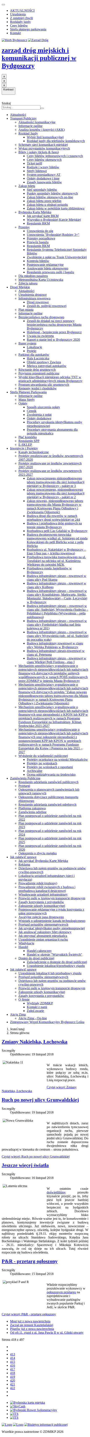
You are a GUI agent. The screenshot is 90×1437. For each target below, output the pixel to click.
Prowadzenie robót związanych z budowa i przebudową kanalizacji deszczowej (46, 889)
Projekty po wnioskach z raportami (50, 767)
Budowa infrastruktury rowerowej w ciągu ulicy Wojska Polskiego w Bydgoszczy (55, 645)
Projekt (31, 351)
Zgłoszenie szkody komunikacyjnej (41, 906)
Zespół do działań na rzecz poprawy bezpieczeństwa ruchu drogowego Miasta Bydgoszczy (54, 324)
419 (12, 1376)
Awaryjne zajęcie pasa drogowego (41, 917)
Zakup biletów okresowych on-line (50, 197)
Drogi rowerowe (38, 302)
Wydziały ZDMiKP (40, 1003)
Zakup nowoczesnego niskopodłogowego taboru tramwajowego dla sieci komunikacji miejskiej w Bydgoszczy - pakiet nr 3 (55, 482)
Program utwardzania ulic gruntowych (43, 384)
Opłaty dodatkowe (39, 418)
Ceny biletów (19, 25)
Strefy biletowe (37, 171)
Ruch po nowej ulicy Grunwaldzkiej (40, 1099)
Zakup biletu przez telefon (44, 201)
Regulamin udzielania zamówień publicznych (48, 782)
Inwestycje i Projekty (24, 448)
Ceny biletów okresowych (44, 159)
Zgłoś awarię (35, 1011)
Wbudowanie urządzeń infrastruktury (43, 894)
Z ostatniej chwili (21, 18)
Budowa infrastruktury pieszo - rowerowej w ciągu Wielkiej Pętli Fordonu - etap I (56, 660)
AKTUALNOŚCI (22, 10)
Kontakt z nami (37, 1007)
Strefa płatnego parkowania (28, 29)
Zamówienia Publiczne (25, 778)
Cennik (31, 411)
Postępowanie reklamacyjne (45, 264)
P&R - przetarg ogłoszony (30, 1261)
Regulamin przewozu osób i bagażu (50, 272)
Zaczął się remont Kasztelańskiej (31, 1325)
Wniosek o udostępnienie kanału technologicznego (51, 921)
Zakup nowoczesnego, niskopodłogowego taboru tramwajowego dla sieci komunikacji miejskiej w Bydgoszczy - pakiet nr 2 (55, 493)
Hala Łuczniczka (38, 358)
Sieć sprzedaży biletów (42, 189)
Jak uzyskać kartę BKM (43, 216)
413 (12, 1354)
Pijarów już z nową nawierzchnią (32, 1329)
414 (12, 1358)
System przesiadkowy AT (43, 174)
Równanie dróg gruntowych (37, 369)
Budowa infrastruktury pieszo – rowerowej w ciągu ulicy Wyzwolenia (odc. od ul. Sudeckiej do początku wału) (57, 635)
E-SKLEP (25, 444)
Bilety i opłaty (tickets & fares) (38, 152)
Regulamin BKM (38, 223)
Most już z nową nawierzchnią (30, 1321)
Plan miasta (25, 309)
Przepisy (24, 227)
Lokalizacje (34, 347)
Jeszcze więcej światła (25, 1165)
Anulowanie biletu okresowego (47, 268)
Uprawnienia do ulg (40, 231)
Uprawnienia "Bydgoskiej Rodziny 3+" (53, 234)
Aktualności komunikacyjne (36, 122)
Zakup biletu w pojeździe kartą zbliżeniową (55, 208)
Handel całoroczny (39, 951)
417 (12, 1369)
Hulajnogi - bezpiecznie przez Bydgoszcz (54, 332)
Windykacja (26, 943)
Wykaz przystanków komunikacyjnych (44, 148)
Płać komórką (27, 437)
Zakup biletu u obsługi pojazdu (47, 204)
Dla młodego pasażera (33, 276)
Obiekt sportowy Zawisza (44, 362)
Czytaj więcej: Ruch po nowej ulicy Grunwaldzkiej (35, 1156)
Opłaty (22, 403)
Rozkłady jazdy (20, 22)
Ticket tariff (34, 163)
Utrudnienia (18, 14)
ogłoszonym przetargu (61, 1292)
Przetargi (24, 786)
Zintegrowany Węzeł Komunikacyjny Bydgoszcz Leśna (47, 1022)
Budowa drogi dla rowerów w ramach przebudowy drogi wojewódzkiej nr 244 (53, 517)
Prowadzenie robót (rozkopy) (37, 883)
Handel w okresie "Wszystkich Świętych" (54, 954)
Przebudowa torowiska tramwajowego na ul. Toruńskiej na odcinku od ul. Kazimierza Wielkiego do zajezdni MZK (56, 560)
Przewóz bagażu (38, 242)
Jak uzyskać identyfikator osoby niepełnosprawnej (51, 928)
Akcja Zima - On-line (32, 1018)
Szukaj (6, 103)
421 (12, 1384)
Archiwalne (34, 771)
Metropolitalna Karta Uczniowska (40, 279)
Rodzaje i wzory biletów (43, 167)
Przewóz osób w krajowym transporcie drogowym (51, 898)
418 (12, 1373)
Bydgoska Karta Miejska (34, 212)
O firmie (24, 999)
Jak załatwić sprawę (23, 857)
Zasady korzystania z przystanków (41, 902)
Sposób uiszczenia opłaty (43, 407)
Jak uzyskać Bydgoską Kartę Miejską (43, 861)
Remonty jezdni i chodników (37, 388)
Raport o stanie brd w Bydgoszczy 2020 (53, 339)
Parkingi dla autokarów (33, 354)
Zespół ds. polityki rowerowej (46, 306)
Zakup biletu (26, 186)
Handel (23, 947)
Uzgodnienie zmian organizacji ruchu (43, 939)
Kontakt (15, 33)
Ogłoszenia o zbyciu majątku (37, 853)
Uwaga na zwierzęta (40, 336)
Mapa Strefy (26, 399)
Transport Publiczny (23, 118)
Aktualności (18, 114)
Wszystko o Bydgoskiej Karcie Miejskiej (54, 219)
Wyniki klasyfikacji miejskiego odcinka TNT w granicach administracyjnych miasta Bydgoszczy (50, 379)
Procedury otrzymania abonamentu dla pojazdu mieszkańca (52, 431)
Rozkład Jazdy (28, 133)
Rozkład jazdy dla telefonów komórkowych (56, 141)
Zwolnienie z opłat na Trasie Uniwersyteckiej (57, 257)
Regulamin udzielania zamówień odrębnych (47, 804)
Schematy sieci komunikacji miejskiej (43, 144)
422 (12, 1388)
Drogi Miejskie (20, 287)
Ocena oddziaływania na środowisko (51, 774)
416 (12, 1365)
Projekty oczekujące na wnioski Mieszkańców (57, 759)
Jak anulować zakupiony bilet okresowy (44, 932)
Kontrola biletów (38, 261)
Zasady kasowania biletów (44, 182)
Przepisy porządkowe (41, 238)
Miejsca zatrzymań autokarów (46, 366)
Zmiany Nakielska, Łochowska (34, 1041)
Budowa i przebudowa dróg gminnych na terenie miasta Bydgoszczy (54, 525)
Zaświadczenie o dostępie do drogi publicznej (57, 962)
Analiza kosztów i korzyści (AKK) (41, 129)
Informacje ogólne (30, 126)
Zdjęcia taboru (27, 283)
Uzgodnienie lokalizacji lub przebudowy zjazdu (49, 973)
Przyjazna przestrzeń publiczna (38, 373)
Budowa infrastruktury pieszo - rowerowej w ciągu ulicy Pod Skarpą (56, 577)
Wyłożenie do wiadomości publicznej (43, 756)
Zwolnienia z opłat (39, 414)
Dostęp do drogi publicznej (36, 958)
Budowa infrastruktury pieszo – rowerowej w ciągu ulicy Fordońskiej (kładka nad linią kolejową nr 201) (57, 624)
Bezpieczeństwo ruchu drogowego (41, 317)
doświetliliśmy (56, 1192)
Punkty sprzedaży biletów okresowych (52, 193)
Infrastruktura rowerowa (34, 298)
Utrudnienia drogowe (32, 294)
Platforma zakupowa (32, 808)
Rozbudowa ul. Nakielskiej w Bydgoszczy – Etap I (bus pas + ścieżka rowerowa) (56, 551)
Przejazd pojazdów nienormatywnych (43, 924)
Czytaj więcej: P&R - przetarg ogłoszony (29, 1314)
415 (12, 1361)
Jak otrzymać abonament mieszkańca (42, 936)
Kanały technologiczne (33, 452)
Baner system (27, 343)
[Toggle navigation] (3, 4)
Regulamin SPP (28, 441)
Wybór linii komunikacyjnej (45, 137)
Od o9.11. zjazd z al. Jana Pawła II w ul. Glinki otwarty (47, 1332)
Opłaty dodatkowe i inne (43, 178)
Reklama (24, 864)
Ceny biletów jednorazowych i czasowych (55, 156)
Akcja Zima (18, 1014)
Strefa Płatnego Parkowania (28, 392)
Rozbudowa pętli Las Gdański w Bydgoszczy (57, 531)
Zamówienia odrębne (32, 812)
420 (12, 1380)
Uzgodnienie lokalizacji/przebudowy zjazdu (56, 966)
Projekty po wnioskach (42, 763)
